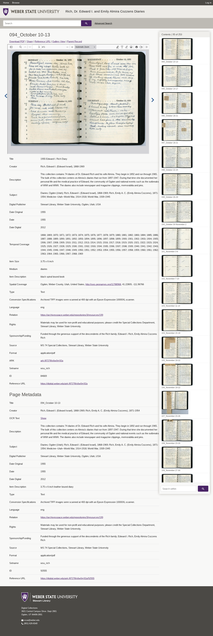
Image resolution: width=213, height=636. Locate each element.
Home (6, 2)
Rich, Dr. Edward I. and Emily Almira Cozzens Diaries (105, 11)
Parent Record (74, 41)
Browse (15, 2)
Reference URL (42, 41)
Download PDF (17, 41)
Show (43, 418)
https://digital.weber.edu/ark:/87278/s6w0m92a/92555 (67, 578)
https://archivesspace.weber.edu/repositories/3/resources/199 (72, 315)
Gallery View (58, 41)
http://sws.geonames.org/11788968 (103, 284)
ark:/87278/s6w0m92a (52, 360)
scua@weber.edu (31, 620)
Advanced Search (103, 23)
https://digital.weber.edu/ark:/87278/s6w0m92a (64, 383)
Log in (208, 2)
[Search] (86, 23)
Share (30, 41)
